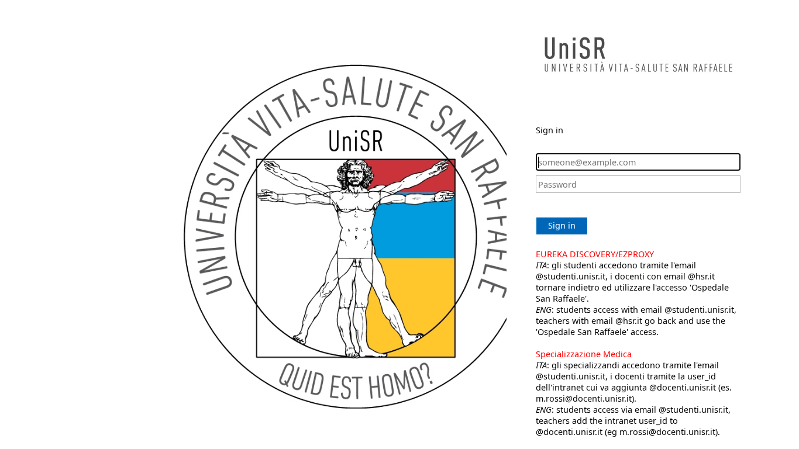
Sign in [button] (562, 225)
